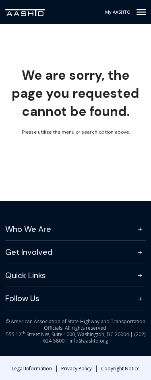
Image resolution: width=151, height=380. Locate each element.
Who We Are (28, 229)
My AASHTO (117, 12)
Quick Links (25, 275)
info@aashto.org (89, 340)
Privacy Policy (76, 368)
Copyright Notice (120, 368)
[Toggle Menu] (141, 12)
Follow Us (22, 298)
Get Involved (28, 252)
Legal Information (32, 368)
